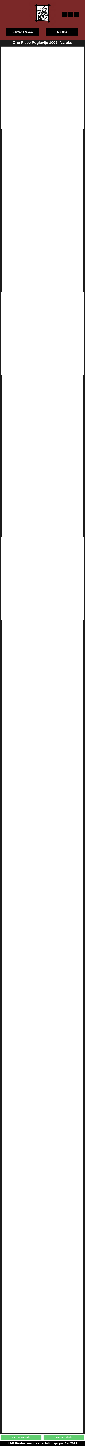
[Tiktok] (70, 14)
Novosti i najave (22, 31)
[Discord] (76, 14)
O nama (62, 31)
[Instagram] (64, 14)
